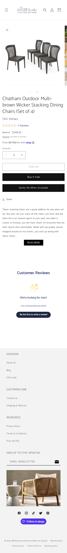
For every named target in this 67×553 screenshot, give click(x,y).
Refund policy (57, 540)
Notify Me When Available (33, 188)
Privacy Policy (13, 426)
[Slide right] (37, 92)
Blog (9, 370)
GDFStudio (15, 540)
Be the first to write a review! (33, 314)
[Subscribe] (56, 462)
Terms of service (34, 545)
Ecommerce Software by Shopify (33, 540)
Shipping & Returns (16, 406)
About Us (11, 363)
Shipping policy (51, 545)
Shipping (5, 136)
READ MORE (33, 242)
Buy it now (33, 177)
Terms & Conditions (16, 434)
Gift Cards (12, 378)
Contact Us (12, 398)
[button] (6, 10)
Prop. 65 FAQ (13, 441)
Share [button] (9, 199)
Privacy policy (18, 545)
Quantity (6, 148)
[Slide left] (30, 92)
